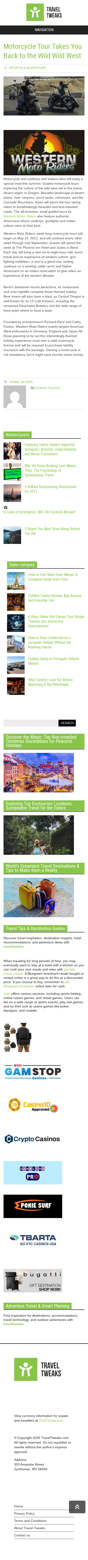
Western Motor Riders (20, 216)
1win (7, 994)
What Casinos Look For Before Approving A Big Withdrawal (50, 682)
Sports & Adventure (27, 68)
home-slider (21, 382)
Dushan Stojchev (48, 388)
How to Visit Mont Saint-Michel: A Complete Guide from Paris (52, 577)
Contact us (22, 1535)
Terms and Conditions (30, 1521)
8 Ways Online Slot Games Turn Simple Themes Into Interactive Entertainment (56, 621)
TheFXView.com (51, 1420)
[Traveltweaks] (44, 20)
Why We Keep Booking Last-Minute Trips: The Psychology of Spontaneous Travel (50, 470)
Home (18, 1506)
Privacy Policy (24, 1513)
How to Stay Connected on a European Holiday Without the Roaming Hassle (49, 642)
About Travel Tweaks (29, 1528)
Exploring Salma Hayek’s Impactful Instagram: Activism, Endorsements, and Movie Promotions (51, 449)
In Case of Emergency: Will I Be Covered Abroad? (40, 512)
